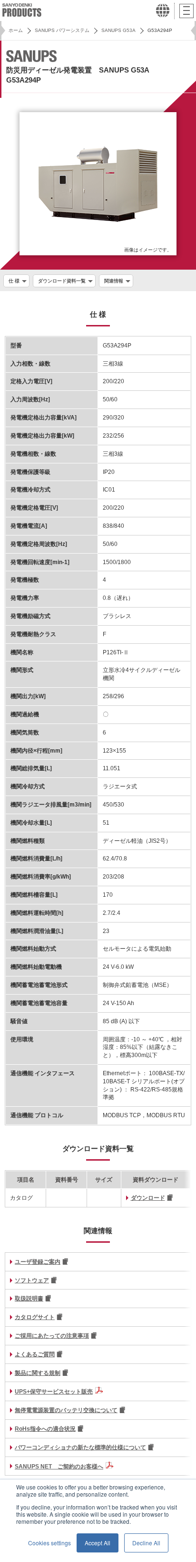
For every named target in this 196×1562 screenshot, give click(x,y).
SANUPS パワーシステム (62, 30)
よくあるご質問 (35, 1354)
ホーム (16, 30)
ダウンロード (148, 1198)
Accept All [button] (97, 1543)
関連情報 (113, 280)
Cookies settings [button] (49, 1543)
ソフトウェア (32, 1280)
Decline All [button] (146, 1543)
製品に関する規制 (37, 1373)
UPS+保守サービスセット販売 (54, 1391)
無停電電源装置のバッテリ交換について (66, 1410)
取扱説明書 (29, 1298)
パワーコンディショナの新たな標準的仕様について (80, 1447)
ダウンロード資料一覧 (62, 280)
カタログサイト (35, 1317)
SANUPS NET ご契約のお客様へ (59, 1466)
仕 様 (14, 280)
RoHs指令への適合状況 (45, 1429)
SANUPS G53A (118, 30)
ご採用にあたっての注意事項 (52, 1335)
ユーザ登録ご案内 (37, 1261)
